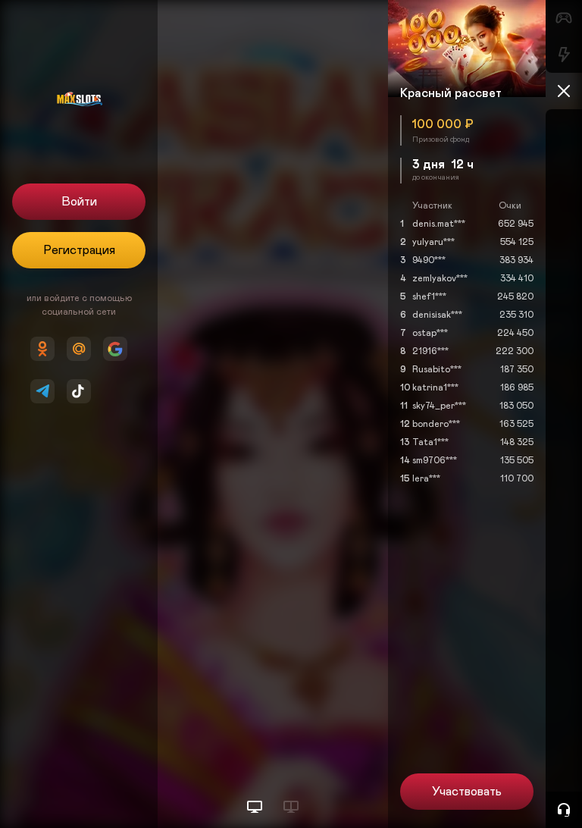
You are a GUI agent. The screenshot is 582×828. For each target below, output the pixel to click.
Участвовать (467, 792)
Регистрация (79, 250)
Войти (79, 202)
